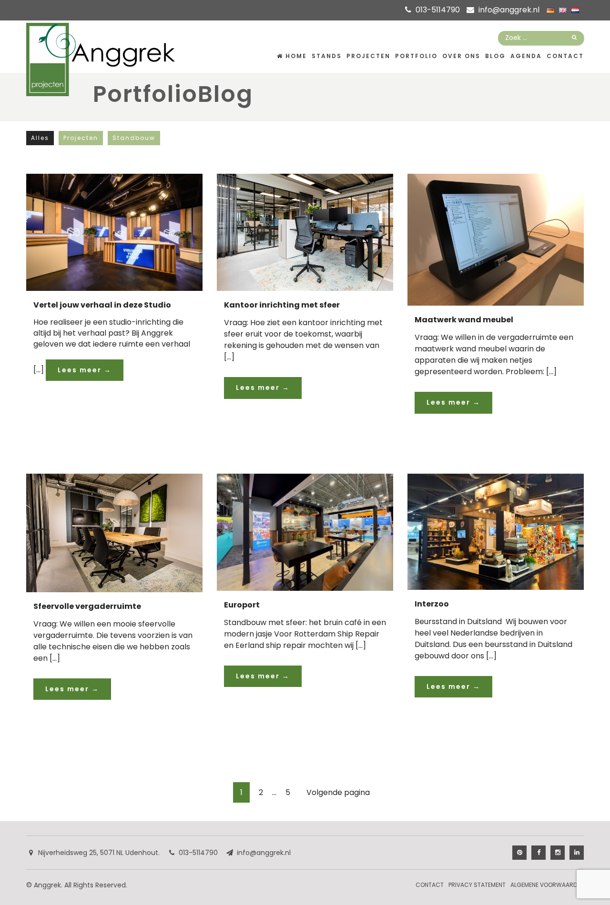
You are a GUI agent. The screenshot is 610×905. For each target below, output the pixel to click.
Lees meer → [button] (85, 370)
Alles (40, 138)
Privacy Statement (477, 885)
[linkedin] (576, 852)
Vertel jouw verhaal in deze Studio (102, 304)
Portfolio (416, 56)
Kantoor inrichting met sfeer (282, 304)
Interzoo (432, 603)
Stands (327, 56)
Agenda (526, 56)
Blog (495, 56)
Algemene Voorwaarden (547, 885)
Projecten (368, 56)
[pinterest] (519, 852)
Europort (242, 604)
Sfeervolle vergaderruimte (87, 606)
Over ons (461, 56)
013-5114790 (438, 9)
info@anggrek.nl (508, 9)
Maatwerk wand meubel (464, 319)
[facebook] (538, 852)
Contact (565, 56)
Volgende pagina (338, 792)
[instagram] (557, 852)
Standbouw (133, 138)
